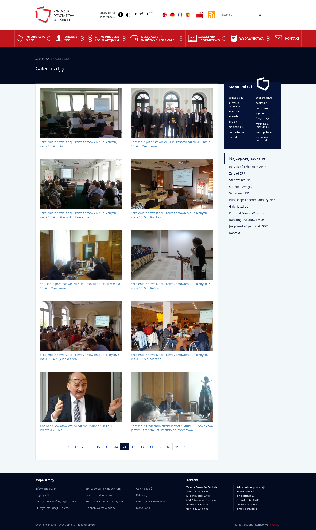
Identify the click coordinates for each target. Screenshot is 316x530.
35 (142, 446)
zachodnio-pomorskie (262, 139)
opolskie (233, 137)
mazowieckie (236, 132)
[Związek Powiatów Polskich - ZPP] (63, 15)
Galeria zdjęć (238, 206)
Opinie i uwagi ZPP (242, 187)
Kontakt (292, 38)
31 (107, 446)
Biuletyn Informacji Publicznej (53, 508)
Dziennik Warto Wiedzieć (247, 213)
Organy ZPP (70, 38)
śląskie (260, 113)
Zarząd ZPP (237, 173)
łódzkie (233, 121)
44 (177, 446)
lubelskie (234, 111)
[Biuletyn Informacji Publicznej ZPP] (199, 14)
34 (133, 446)
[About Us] (164, 14)
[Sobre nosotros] (188, 14)
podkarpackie (264, 97)
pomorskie (262, 108)
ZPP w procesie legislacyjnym (107, 38)
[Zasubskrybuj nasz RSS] (211, 14)
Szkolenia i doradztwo (209, 38)
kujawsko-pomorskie (235, 104)
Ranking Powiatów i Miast (247, 220)
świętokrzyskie (264, 118)
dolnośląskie (236, 97)
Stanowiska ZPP (240, 180)
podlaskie (261, 102)
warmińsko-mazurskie (262, 125)
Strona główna (43, 58)
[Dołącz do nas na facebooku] (120, 14)
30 (98, 446)
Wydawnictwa (251, 38)
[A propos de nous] (180, 14)
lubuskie (233, 116)
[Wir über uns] (172, 14)
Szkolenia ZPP (239, 193)
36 (151, 446)
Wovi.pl (275, 524)
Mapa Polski (240, 87)
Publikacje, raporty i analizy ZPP (252, 200)
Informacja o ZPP (35, 38)
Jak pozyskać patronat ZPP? (248, 226)
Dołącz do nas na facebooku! (107, 14)
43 (168, 446)
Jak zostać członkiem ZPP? (247, 167)
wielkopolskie (264, 132)
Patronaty (142, 495)
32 (116, 446)
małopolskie (236, 126)
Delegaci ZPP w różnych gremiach (159, 38)
